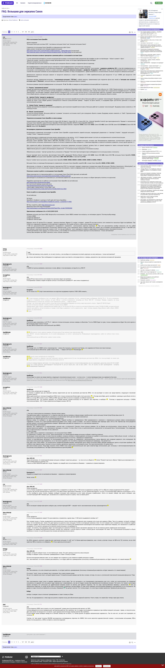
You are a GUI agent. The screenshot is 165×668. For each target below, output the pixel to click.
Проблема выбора (144, 260)
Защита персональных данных (60, 661)
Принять (98, 666)
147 (23, 32)
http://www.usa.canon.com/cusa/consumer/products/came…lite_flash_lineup (49, 52)
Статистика (62, 660)
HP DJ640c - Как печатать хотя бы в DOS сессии (151, 273)
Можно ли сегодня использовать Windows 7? (151, 81)
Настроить (107, 666)
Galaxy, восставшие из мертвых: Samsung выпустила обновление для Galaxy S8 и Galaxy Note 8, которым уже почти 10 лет (151, 174)
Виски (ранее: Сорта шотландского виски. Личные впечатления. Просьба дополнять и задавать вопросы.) (151, 46)
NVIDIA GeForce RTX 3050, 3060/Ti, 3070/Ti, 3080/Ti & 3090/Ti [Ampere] (151, 55)
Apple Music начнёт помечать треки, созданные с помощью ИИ (149, 197)
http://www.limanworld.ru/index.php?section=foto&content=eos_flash (46, 189)
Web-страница (6, 45)
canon (22, 20)
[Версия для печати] (130, 32)
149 (29, 32)
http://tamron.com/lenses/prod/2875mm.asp (80, 380)
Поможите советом (145, 280)
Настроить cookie (47, 661)
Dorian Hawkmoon (13, 20)
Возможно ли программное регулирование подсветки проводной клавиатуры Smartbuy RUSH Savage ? (152, 157)
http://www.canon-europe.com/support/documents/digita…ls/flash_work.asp (49, 176)
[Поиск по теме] (132, 32)
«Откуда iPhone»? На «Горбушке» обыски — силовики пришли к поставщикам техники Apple (151, 170)
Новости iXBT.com (143, 163)
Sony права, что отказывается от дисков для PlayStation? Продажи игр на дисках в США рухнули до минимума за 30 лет (151, 201)
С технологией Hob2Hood (152, 16)
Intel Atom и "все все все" (147, 43)
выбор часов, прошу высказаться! (148, 265)
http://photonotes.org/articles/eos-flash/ (38, 182)
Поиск (54, 660)
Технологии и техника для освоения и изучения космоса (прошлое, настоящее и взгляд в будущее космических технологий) (151, 50)
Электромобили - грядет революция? (150, 65)
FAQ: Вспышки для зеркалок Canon (22, 11)
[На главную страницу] (8, 3)
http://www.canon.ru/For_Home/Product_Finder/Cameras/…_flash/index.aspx (49, 50)
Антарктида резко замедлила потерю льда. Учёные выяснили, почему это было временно (152, 182)
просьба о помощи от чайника (147, 270)
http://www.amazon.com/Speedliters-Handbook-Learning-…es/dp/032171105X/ (49, 201)
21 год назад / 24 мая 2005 (34, 37)
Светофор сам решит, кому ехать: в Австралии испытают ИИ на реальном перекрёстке (152, 194)
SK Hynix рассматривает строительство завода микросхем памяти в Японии (152, 191)
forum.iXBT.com (63, 663)
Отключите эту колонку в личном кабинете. (149, 286)
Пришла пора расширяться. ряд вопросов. (150, 262)
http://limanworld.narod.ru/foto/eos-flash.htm (40, 185)
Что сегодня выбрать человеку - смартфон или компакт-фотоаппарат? (151, 32)
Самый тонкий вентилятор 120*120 (150, 151)
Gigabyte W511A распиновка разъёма (151, 153)
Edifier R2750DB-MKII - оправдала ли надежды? (152, 62)
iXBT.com (33, 663)
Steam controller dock (147, 147)
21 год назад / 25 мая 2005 (34, 537)
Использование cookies (36, 661)
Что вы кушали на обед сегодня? (149, 57)
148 (26, 32)
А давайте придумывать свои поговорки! (150, 75)
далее (32, 32)
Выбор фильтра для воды (147, 87)
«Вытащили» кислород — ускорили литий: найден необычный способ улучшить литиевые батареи (151, 178)
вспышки (26, 20)
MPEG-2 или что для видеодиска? (148, 272)
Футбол (142, 89)
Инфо (133, 37)
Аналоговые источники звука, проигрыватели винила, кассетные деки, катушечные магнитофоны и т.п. (152, 72)
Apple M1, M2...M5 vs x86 (146, 35)
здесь (15, 16)
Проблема (144, 149)
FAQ (57, 660)
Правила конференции (46, 660)
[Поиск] (151, 3)
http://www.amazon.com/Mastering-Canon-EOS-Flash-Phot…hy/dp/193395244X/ (49, 208)
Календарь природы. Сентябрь (149, 160)
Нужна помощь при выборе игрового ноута (151, 78)
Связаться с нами (35, 660)
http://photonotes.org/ (48, 205)
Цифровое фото (5, 8)
